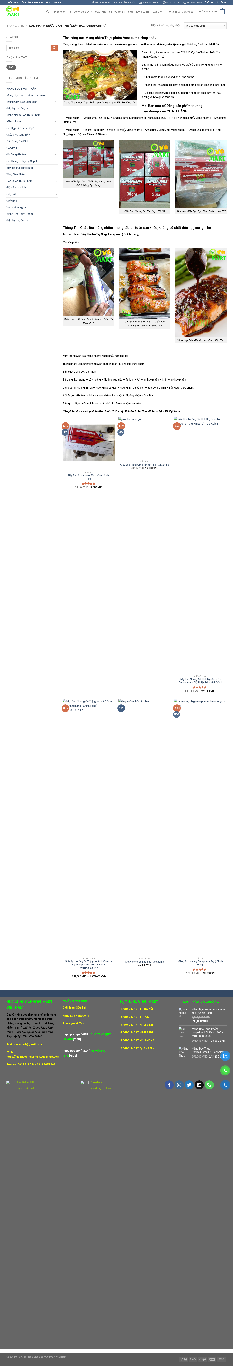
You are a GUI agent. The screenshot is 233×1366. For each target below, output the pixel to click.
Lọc (11, 67)
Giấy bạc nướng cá (17, 108)
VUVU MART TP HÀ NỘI (138, 1008)
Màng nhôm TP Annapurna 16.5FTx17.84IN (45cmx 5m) (161, 117)
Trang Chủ (58, 12)
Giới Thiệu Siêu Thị (139, 12)
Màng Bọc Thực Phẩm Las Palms (26, 95)
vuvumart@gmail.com (28, 1044)
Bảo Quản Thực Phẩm (19, 181)
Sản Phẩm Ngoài (16, 207)
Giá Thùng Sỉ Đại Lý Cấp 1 (21, 161)
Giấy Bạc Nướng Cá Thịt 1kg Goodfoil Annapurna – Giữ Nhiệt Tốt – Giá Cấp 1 (200, 681)
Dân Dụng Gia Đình (17, 141)
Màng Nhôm (13, 121)
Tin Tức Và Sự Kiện (79, 12)
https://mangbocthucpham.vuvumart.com (32, 1056)
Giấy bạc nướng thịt (18, 220)
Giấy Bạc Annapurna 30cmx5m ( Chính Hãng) (89, 477)
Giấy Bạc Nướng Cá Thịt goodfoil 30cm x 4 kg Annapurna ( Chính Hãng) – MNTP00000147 (89, 964)
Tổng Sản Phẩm (15, 174)
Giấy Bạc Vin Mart (17, 187)
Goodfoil (11, 148)
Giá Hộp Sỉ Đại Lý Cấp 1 (20, 128)
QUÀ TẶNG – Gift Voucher (110, 12)
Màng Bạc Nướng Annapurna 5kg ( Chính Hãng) (200, 963)
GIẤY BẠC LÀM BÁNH (19, 134)
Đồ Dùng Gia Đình (16, 154)
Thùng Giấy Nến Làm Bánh (21, 102)
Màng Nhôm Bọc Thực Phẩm (23, 115)
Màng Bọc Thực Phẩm (19, 214)
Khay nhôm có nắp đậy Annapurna (144, 961)
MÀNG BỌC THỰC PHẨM (21, 88)
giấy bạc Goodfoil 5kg (19, 167)
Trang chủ (15, 25)
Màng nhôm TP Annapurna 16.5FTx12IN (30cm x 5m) (97, 117)
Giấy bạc (11, 200)
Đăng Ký (158, 12)
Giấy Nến (11, 194)
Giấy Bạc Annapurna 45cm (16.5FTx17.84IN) (144, 464)
